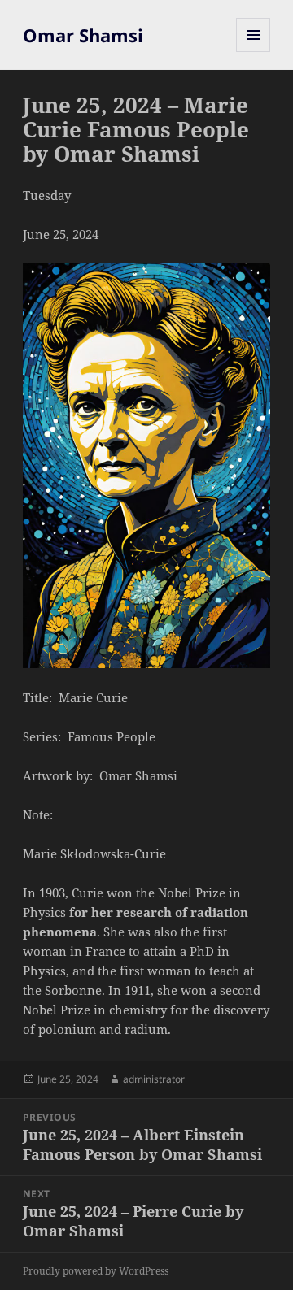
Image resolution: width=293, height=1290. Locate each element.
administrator (154, 1079)
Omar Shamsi (83, 35)
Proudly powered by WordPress (95, 1271)
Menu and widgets (253, 51)
